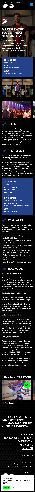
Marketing (26, 444)
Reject (14, 487)
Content (27, 448)
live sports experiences (17, 365)
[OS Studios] (11, 5)
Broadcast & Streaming (18, 437)
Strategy (27, 434)
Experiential (25, 441)
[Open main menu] (31, 4)
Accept (6, 487)
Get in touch (28, 455)
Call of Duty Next (26, 363)
